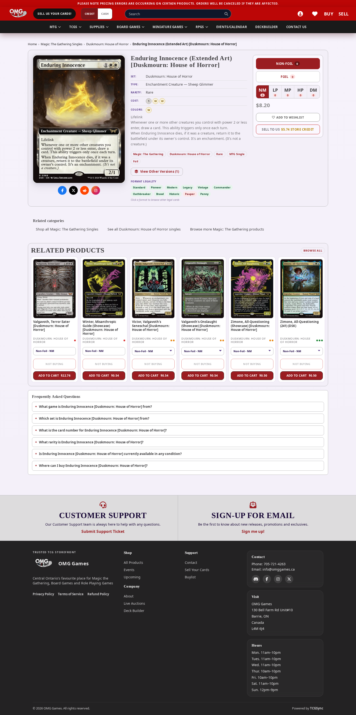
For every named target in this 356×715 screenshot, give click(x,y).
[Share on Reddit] (84, 190)
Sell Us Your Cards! (54, 14)
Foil (135, 161)
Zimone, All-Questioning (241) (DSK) (299, 324)
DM (315, 92)
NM (264, 92)
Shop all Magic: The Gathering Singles (67, 229)
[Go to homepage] (18, 13)
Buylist (190, 577)
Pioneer (156, 187)
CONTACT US (296, 27)
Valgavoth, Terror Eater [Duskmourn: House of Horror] (51, 326)
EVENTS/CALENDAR (231, 27)
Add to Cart (54, 375)
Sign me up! (253, 531)
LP (277, 92)
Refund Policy (98, 594)
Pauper (190, 194)
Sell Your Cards (197, 569)
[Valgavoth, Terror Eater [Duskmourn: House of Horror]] (54, 288)
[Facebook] (267, 579)
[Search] (226, 13)
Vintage (203, 187)
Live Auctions (134, 603)
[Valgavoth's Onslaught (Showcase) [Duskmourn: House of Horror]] (202, 288)
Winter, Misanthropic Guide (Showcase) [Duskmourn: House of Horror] (100, 328)
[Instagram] (278, 579)
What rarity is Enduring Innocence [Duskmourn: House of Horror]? (91, 442)
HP (302, 92)
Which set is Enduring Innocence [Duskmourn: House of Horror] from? (94, 418)
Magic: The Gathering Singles (61, 44)
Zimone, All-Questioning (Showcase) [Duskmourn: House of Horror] (250, 326)
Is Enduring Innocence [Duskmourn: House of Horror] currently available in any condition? (110, 454)
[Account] (300, 13)
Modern (172, 187)
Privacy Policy (43, 594)
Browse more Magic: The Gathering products (227, 229)
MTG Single (237, 154)
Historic (174, 194)
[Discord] (256, 579)
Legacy (187, 187)
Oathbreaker (142, 194)
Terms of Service (71, 594)
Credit (90, 14)
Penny (204, 194)
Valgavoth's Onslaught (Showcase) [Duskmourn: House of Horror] (200, 326)
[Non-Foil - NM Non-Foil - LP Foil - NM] (252, 351)
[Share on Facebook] (62, 190)
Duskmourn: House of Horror (107, 44)
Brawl (160, 194)
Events (129, 569)
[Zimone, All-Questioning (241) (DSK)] (301, 288)
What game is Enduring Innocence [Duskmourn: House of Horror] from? (95, 406)
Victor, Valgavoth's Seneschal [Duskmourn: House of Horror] (151, 326)
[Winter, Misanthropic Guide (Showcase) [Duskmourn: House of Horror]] (104, 288)
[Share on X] (73, 190)
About (128, 596)
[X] (289, 579)
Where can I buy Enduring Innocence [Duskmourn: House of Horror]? (93, 465)
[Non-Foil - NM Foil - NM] (153, 351)
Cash (105, 14)
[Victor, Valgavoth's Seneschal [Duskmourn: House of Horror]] (153, 288)
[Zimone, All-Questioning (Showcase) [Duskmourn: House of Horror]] (252, 288)
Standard (139, 187)
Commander (222, 187)
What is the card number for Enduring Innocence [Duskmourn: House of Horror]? (103, 430)
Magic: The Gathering (148, 154)
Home (32, 44)
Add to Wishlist (290, 117)
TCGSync (316, 708)
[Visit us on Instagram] (95, 190)
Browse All (312, 250)
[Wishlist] (315, 13)
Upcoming (132, 577)
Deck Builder (134, 610)
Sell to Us (288, 129)
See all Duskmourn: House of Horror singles (144, 229)
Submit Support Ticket (102, 531)
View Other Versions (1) (159, 171)
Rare (219, 154)
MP (289, 92)
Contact (191, 562)
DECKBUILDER (266, 27)
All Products (133, 562)
